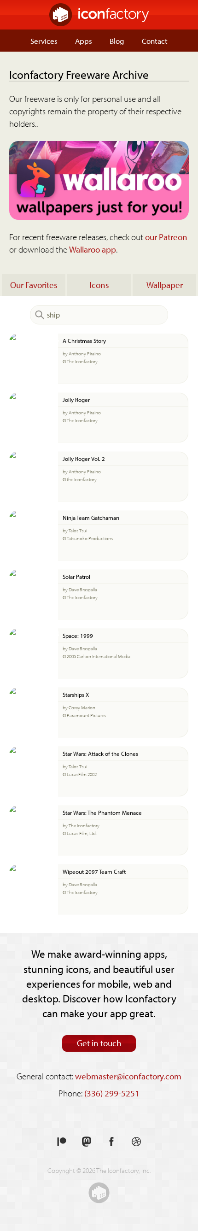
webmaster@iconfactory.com (128, 1076)
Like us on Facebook (111, 1142)
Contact (155, 40)
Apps (83, 40)
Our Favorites (34, 284)
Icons (99, 284)
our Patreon (166, 236)
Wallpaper (164, 284)
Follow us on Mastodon (86, 1142)
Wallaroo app (92, 249)
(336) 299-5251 (112, 1093)
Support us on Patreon (61, 1142)
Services (44, 40)
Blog (117, 40)
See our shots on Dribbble (136, 1142)
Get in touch (99, 1042)
